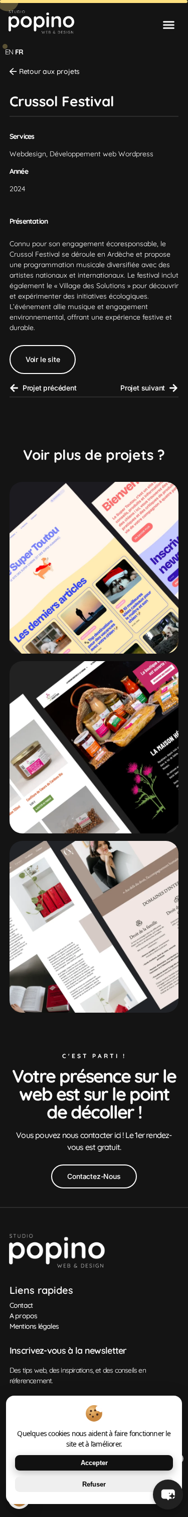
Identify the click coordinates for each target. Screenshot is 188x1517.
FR (19, 51)
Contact (21, 1305)
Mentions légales (34, 1326)
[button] (168, 24)
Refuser (94, 1484)
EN (9, 51)
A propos (24, 1315)
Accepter (94, 1463)
